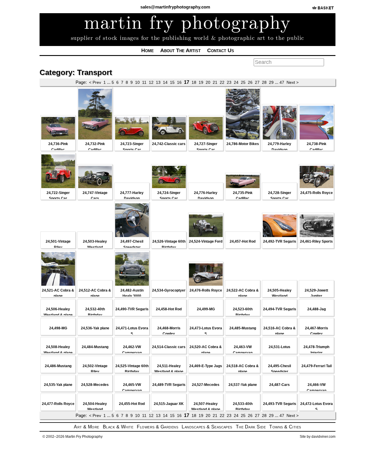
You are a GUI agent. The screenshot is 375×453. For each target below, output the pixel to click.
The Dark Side (251, 426)
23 (229, 82)
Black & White (118, 426)
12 (151, 82)
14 (165, 82)
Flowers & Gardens (157, 426)
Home (147, 50)
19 (201, 82)
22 (222, 82)
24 (236, 82)
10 (137, 82)
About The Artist (180, 50)
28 (264, 82)
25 (243, 82)
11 (144, 82)
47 (281, 82)
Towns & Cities (285, 426)
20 (208, 82)
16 (179, 82)
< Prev (95, 82)
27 (257, 82)
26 (250, 82)
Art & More (86, 426)
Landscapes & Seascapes (207, 426)
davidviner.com (323, 437)
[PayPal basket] (323, 10)
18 (194, 82)
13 (158, 82)
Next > (293, 82)
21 (215, 82)
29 (271, 82)
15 (172, 82)
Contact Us (220, 50)
